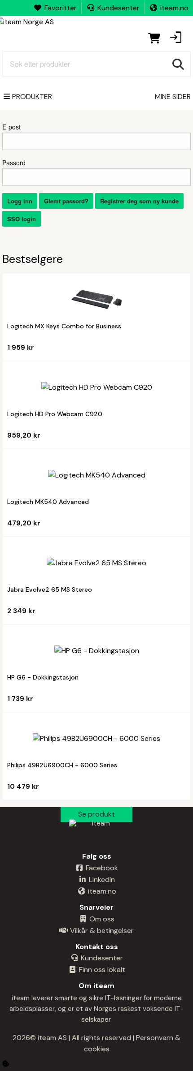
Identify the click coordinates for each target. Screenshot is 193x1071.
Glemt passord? (66, 201)
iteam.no (174, 8)
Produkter (32, 96)
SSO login (21, 219)
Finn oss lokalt (101, 969)
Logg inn (19, 201)
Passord (14, 162)
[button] (175, 38)
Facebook (101, 868)
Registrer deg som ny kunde (139, 201)
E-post (11, 126)
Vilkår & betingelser (101, 930)
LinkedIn (101, 879)
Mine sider (173, 96)
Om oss (101, 919)
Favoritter (60, 8)
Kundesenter (118, 8)
